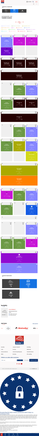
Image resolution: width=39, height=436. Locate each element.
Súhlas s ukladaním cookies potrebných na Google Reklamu (9, 427)
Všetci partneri (35, 323)
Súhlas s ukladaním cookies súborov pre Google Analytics (9, 430)
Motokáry (14, 354)
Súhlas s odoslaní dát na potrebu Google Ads (7, 428)
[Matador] (22, 328)
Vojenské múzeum (30, 351)
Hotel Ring (29, 347)
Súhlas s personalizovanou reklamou (5, 429)
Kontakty (17, 435)
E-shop (5, 435)
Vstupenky (9, 435)
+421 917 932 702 (13, 315)
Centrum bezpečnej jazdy (17, 351)
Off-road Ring (29, 354)
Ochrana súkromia (4, 351)
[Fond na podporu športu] (8, 328)
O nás (2, 349)
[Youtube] (21, 363)
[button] (2, 328)
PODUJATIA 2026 (13, 435)
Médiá (2, 354)
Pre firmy (14, 349)
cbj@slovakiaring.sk (13, 314)
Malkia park (29, 349)
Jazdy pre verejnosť (16, 347)
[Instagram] (19, 363)
